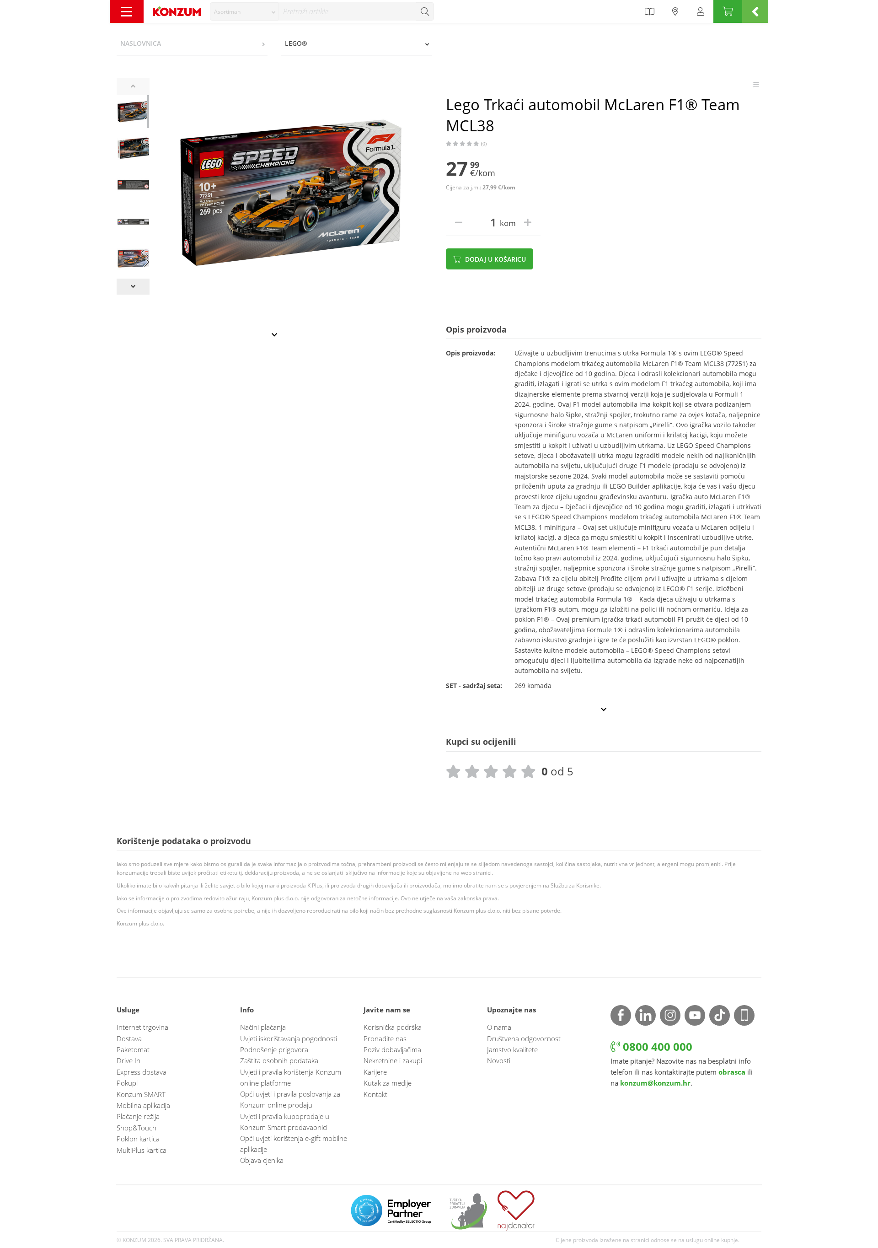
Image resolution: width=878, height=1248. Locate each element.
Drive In (128, 1060)
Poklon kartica (138, 1138)
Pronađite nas (385, 1038)
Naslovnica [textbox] (140, 43)
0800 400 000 (656, 1046)
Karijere (375, 1071)
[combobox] (244, 11)
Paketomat (133, 1049)
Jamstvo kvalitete (512, 1049)
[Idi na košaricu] (727, 11)
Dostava (129, 1038)
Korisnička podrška (393, 1027)
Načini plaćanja (263, 1027)
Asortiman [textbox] (227, 12)
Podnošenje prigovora (274, 1049)
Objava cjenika (262, 1160)
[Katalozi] (649, 11)
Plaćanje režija (138, 1116)
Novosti (498, 1060)
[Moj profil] (700, 11)
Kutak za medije (388, 1082)
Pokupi (127, 1082)
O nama (499, 1027)
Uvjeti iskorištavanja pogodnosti (288, 1038)
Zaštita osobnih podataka (279, 1060)
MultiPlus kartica (141, 1150)
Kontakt (375, 1094)
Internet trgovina (142, 1027)
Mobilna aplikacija (143, 1105)
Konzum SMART (141, 1094)
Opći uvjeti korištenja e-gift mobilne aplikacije (293, 1144)
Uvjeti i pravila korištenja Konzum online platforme (290, 1077)
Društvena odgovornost (524, 1038)
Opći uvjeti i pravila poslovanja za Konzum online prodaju (290, 1099)
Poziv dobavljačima (392, 1049)
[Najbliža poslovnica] (675, 11)
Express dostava (141, 1071)
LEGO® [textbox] (296, 43)
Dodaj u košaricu (494, 259)
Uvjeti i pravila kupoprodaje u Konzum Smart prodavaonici (284, 1122)
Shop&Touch (136, 1127)
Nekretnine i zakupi (393, 1060)
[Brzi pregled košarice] (755, 11)
